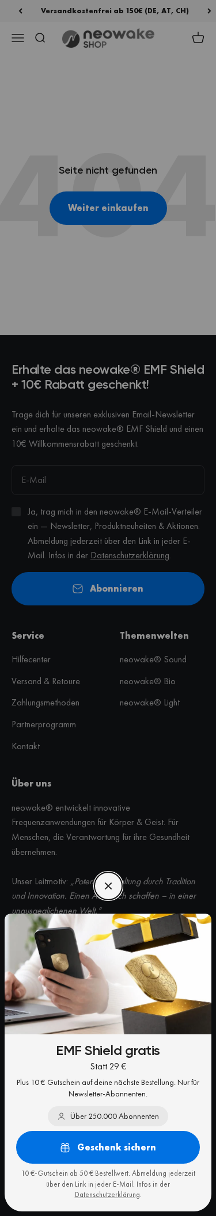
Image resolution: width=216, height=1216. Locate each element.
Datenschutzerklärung (107, 1194)
